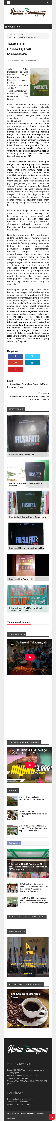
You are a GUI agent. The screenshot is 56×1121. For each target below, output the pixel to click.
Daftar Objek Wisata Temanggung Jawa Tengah (31, 798)
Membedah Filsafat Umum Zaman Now (27, 517)
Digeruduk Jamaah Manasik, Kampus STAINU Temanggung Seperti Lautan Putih (33, 828)
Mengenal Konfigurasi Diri (21, 579)
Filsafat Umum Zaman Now (22, 454)
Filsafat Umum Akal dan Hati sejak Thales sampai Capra (26, 609)
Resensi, (33, 60)
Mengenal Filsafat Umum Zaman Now (27, 548)
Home (11, 35)
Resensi (19, 35)
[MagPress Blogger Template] (28, 14)
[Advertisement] (28, 707)
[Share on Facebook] (15, 356)
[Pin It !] (15, 369)
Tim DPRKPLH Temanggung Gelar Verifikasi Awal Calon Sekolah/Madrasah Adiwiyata (34, 900)
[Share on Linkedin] (32, 362)
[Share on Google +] (15, 362)
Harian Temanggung (28, 1113)
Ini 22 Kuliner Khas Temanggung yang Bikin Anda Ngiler (33, 813)
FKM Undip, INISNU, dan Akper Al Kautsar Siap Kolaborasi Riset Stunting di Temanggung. (28, 866)
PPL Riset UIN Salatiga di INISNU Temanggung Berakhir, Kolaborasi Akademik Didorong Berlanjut (34, 887)
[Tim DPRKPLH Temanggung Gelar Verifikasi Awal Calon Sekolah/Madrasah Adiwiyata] (12, 906)
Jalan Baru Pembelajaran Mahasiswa (19, 49)
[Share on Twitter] (32, 356)
